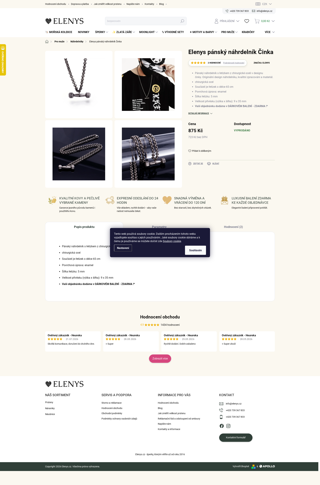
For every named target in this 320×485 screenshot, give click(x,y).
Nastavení (123, 247)
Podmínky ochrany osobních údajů (119, 418)
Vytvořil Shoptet (241, 466)
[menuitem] (60, 32)
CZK (264, 4)
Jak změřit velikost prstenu (108, 4)
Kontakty (149, 4)
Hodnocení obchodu (55, 4)
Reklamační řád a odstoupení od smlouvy (179, 418)
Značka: (262, 63)
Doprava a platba (80, 4)
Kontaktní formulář (236, 437)
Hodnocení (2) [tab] (233, 227)
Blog (161, 4)
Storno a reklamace (112, 402)
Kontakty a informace (169, 429)
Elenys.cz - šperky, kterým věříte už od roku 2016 (160, 454)
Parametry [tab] (159, 227)
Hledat (182, 21)
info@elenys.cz (234, 403)
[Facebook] (221, 425)
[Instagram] (228, 425)
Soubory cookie (172, 241)
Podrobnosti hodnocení (233, 63)
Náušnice (50, 414)
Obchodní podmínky (112, 413)
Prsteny (49, 402)
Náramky (50, 408)
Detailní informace (198, 113)
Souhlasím (195, 250)
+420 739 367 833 (235, 410)
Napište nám (133, 4)
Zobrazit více (160, 358)
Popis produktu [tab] (84, 227)
